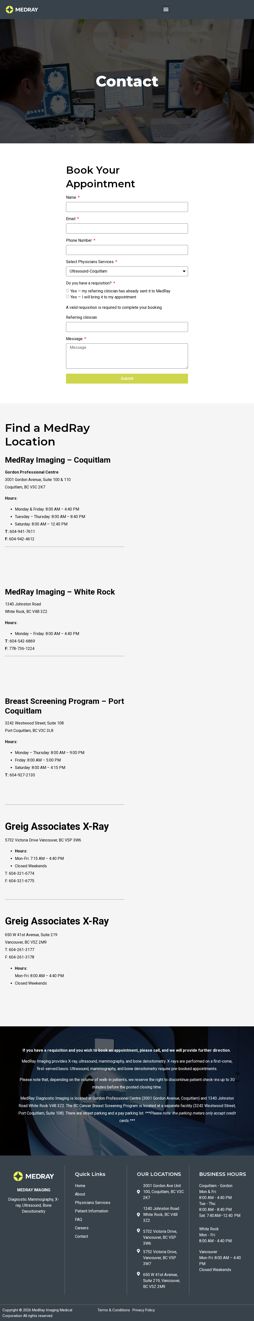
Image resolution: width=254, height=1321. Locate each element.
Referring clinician (81, 318)
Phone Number (79, 241)
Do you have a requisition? (89, 283)
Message (75, 339)
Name (71, 198)
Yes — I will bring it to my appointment (103, 297)
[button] (166, 9)
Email (71, 219)
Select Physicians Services (90, 262)
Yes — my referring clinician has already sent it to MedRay (120, 291)
